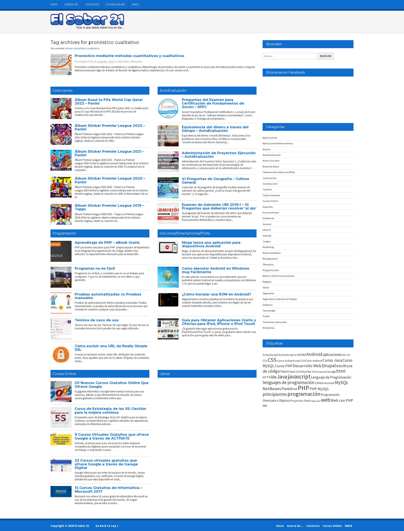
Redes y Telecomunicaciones (278, 275)
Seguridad (268, 293)
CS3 (265, 361)
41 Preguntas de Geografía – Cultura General (215, 180)
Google (331, 371)
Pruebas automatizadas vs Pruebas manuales (108, 296)
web (325, 399)
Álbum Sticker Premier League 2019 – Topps (109, 207)
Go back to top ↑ (107, 526)
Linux (319, 382)
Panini (287, 388)
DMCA (135, 4)
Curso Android (313, 361)
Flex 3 (310, 371)
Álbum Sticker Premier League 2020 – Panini (110, 180)
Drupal (329, 365)
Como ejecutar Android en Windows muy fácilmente (215, 270)
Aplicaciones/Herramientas (278, 143)
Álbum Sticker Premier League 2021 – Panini (109, 153)
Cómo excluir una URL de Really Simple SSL (111, 348)
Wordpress (268, 327)
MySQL (341, 382)
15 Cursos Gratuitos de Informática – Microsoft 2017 (108, 489)
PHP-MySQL (319, 388)
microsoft (329, 383)
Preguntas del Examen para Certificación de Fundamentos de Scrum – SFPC (213, 103)
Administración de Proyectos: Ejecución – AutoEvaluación (219, 155)
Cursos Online (115, 4)
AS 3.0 (346, 355)
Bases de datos (271, 166)
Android (314, 354)
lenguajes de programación (288, 382)
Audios (266, 149)
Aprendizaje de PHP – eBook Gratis (107, 242)
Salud (266, 287)
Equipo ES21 (87, 61)
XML (265, 406)
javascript (299, 376)
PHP (303, 388)
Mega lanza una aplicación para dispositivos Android (211, 244)
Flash (284, 371)
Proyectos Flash (300, 401)
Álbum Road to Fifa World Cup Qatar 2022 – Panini (109, 101)
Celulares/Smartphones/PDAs (185, 233)
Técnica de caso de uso (97, 320)
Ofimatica (268, 264)
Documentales (271, 212)
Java (282, 376)
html (341, 371)
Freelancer (268, 218)
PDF (295, 389)
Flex (303, 371)
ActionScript (270, 355)
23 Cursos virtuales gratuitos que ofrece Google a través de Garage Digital (106, 464)
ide (273, 377)
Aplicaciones (270, 137)
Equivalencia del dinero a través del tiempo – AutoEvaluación (215, 129)
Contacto (92, 4)
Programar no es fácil (95, 268)
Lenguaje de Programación (331, 377)
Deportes (268, 206)
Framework (320, 371)
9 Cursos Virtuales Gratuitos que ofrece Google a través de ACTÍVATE (112, 436)
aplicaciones (332, 354)
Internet (267, 235)
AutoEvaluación (173, 91)
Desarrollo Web (307, 365)
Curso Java (332, 360)
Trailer (266, 316)
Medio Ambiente (271, 252)
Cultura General (271, 195)
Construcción (270, 183)
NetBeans (272, 388)
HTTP (266, 377)
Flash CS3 (294, 371)
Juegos (267, 241)
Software (267, 304)
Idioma (267, 229)
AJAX (302, 354)
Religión (267, 281)
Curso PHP (283, 365)
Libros (165, 374)
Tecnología (269, 310)
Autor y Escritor (271, 160)
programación (304, 393)
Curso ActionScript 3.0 (291, 361)
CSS (272, 359)
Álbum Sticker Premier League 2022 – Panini (110, 127)
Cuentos (267, 189)
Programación (64, 233)
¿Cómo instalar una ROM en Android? (216, 294)
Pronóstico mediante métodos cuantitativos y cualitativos (129, 56)
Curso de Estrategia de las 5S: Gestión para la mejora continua (110, 410)
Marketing (268, 247)
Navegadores (270, 258)
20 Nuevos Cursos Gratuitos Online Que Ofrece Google (112, 384)
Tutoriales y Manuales (129, 61)
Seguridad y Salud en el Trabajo (280, 299)
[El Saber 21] (87, 28)
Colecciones (62, 91)
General (267, 224)
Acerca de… (71, 4)
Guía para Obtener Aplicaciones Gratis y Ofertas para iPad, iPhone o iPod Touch (219, 322)
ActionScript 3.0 (288, 355)
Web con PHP (342, 400)
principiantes (275, 394)
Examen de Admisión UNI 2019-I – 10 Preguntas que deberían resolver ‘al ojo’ (219, 206)
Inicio (53, 4)
